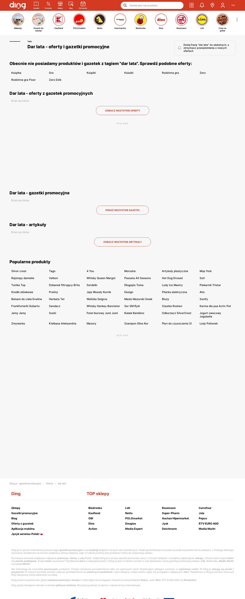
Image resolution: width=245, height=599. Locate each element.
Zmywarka (18, 323)
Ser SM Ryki (132, 306)
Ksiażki (128, 72)
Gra (51, 72)
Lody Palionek (209, 323)
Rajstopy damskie (22, 278)
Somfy (204, 299)
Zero (203, 72)
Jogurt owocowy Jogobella (210, 314)
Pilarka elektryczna (174, 292)
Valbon (53, 278)
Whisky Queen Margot (101, 278)
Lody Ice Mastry (172, 285)
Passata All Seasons (137, 278)
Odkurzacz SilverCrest (176, 313)
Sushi (52, 313)
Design (128, 292)
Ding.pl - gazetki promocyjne (25, 483)
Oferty (49, 483)
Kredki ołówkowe (22, 292)
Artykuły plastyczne (175, 271)
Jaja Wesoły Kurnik (99, 292)
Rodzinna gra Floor (23, 79)
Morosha (130, 271)
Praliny (53, 292)
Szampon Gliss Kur (136, 323)
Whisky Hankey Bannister (103, 306)
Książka (16, 72)
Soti (202, 278)
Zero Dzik (55, 79)
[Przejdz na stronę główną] (18, 5)
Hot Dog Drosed (172, 278)
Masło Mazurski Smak (138, 299)
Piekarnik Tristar (210, 285)
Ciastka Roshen (172, 306)
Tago (52, 271)
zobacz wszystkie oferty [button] (122, 110)
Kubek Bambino (134, 313)
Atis (202, 292)
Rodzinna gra (170, 72)
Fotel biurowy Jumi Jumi (102, 313)
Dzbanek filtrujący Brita (64, 285)
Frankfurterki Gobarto (25, 306)
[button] (191, 5)
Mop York (206, 271)
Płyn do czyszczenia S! (177, 323)
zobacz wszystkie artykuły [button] (122, 241)
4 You (90, 271)
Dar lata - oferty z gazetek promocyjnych (51, 93)
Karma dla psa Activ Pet (215, 306)
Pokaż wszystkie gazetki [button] (122, 210)
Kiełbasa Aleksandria (62, 323)
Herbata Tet (57, 299)
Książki (91, 72)
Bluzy (165, 299)
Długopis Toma (133, 285)
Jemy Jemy (18, 313)
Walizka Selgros (97, 299)
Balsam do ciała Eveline (26, 299)
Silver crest (18, 271)
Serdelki (92, 285)
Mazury (91, 323)
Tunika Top (18, 285)
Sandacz (54, 306)
